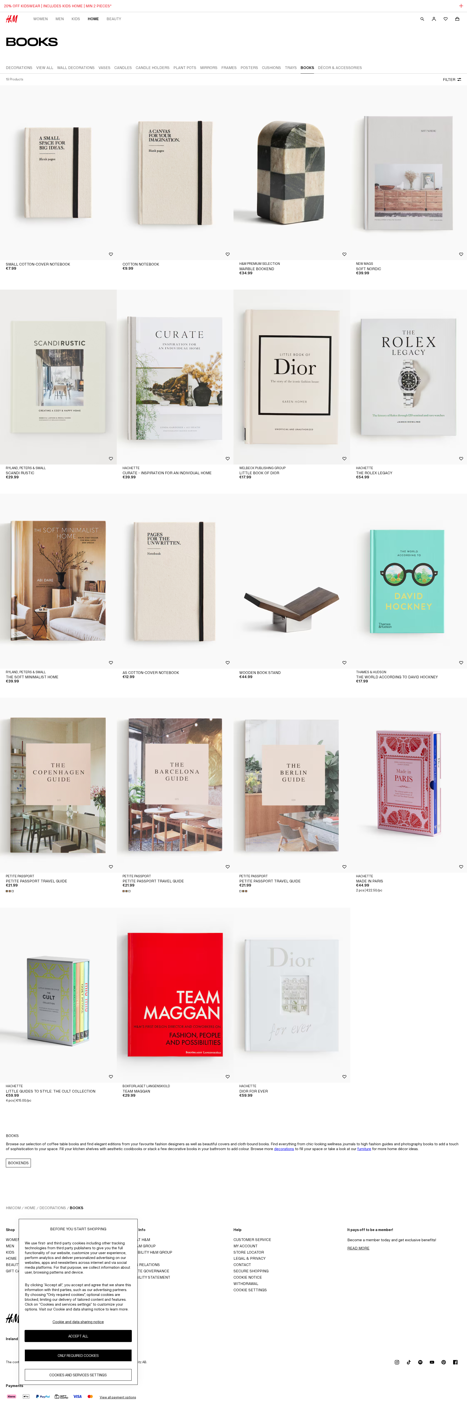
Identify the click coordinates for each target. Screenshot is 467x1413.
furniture (364, 1149)
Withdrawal (246, 1284)
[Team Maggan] (175, 995)
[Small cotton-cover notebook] (58, 172)
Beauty (114, 19)
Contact (242, 1265)
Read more (358, 1248)
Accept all (78, 1336)
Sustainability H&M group (146, 1252)
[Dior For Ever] (292, 995)
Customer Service (252, 1240)
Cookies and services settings (78, 1375)
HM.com (13, 1208)
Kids (76, 19)
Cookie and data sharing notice (78, 1322)
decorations (284, 1149)
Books (76, 1208)
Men (59, 19)
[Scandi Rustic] (58, 377)
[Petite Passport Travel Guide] (58, 785)
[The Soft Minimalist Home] (58, 581)
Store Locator (249, 1252)
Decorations (52, 1208)
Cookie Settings (250, 1290)
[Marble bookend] (292, 172)
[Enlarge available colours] (10, 891)
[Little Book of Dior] (292, 377)
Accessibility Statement (145, 1277)
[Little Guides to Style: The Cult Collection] (58, 995)
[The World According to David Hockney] (408, 581)
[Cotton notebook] (175, 172)
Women (40, 19)
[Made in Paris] (408, 785)
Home (93, 19)
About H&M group (138, 1246)
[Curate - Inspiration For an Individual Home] (175, 377)
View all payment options (118, 1397)
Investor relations (140, 1265)
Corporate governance (144, 1271)
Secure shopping (251, 1271)
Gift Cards (17, 1271)
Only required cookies (78, 1355)
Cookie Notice (248, 1277)
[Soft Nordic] (408, 172)
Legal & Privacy (250, 1258)
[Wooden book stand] (292, 581)
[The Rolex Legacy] (408, 377)
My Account (246, 1246)
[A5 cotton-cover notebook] (175, 581)
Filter (449, 80)
